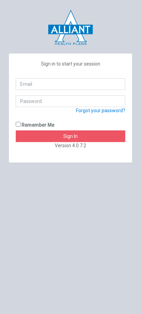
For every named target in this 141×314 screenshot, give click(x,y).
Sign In (70, 136)
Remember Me (37, 125)
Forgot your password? (100, 110)
